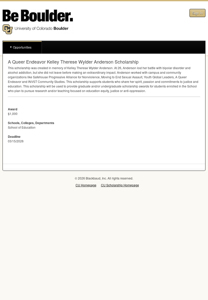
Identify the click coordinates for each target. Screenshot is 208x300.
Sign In (197, 12)
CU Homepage (86, 185)
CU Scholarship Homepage (120, 185)
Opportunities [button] (22, 47)
